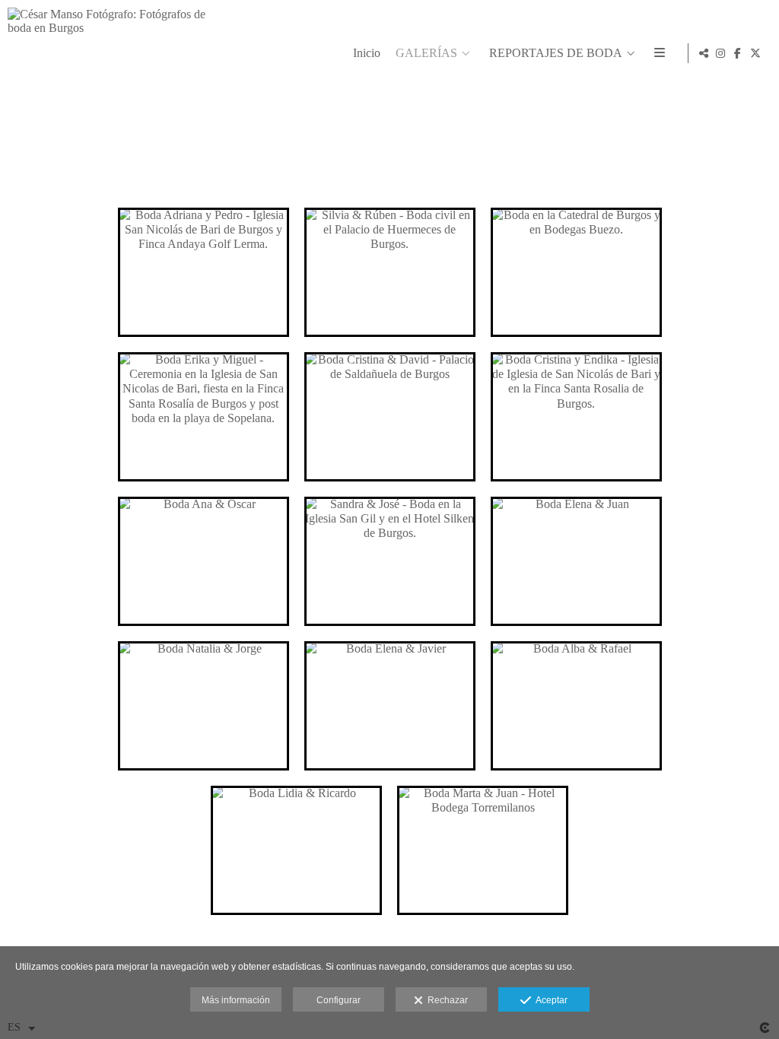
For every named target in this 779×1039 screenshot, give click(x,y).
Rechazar (445, 1000)
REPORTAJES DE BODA (555, 52)
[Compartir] (703, 53)
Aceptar (549, 1000)
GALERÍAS (426, 52)
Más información (236, 1000)
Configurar (338, 1000)
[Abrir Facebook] (738, 53)
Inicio (366, 52)
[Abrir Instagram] (720, 53)
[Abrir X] (755, 53)
